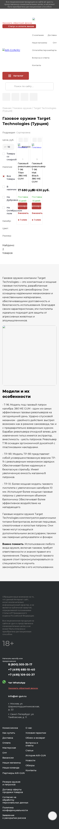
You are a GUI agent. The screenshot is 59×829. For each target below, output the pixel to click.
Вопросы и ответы (40, 58)
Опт (55, 43)
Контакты (36, 65)
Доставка (52, 35)
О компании (38, 35)
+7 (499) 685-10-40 (17, 15)
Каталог (18, 75)
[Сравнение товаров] (15, 97)
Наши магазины (39, 43)
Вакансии (8, 757)
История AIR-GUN (36, 755)
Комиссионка (10, 728)
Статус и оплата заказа (21, 26)
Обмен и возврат (35, 738)
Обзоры (30, 765)
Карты (54, 50)
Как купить (8, 733)
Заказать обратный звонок (17, 23)
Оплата (35, 50)
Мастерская (45, 50)
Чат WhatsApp (43, 19)
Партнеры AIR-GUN (13, 773)
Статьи (29, 750)
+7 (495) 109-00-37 (16, 19)
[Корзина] (34, 97)
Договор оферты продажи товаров (12, 791)
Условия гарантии (36, 733)
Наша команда (10, 767)
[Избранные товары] (24, 97)
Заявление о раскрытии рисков (14, 816)
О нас (29, 728)
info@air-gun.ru (17, 696)
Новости (30, 760)
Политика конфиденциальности (15, 809)
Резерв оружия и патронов (11, 783)
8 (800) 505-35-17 (20, 664)
